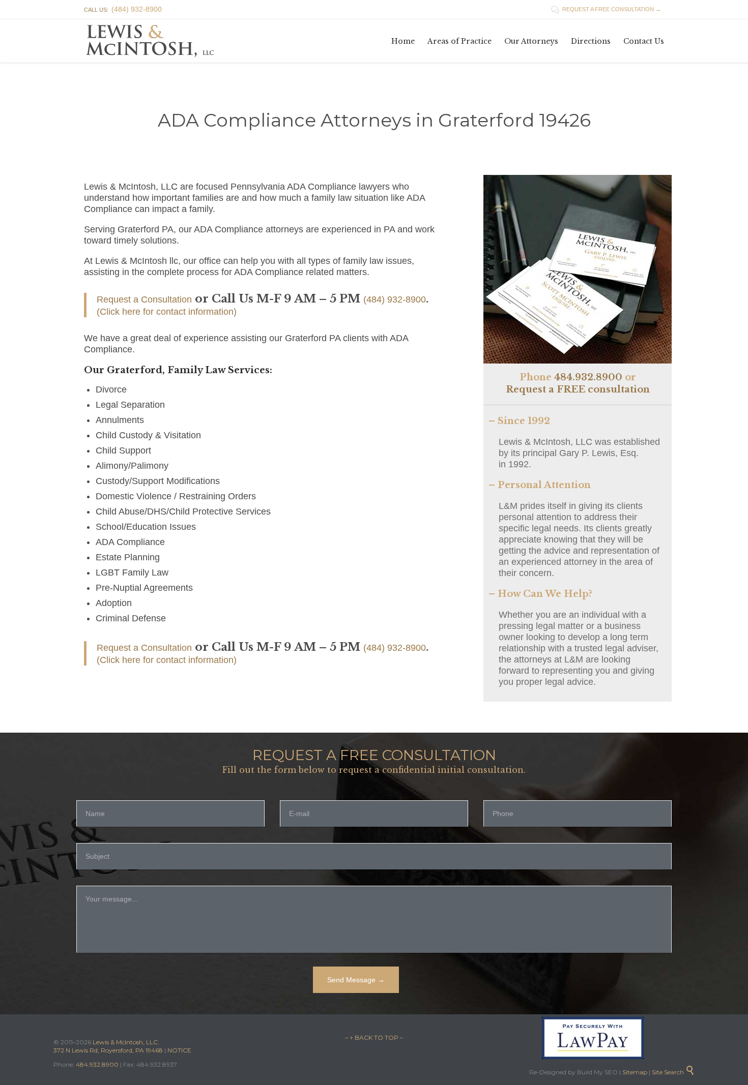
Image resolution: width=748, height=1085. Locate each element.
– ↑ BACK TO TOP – (374, 1037)
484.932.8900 (588, 377)
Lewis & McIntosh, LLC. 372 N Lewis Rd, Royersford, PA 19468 (108, 1046)
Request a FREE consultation (578, 389)
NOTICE (179, 1050)
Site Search (673, 1072)
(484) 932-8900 (394, 299)
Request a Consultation (144, 299)
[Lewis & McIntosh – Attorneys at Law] (152, 41)
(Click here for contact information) (167, 312)
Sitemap (634, 1072)
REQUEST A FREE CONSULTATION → (606, 9)
